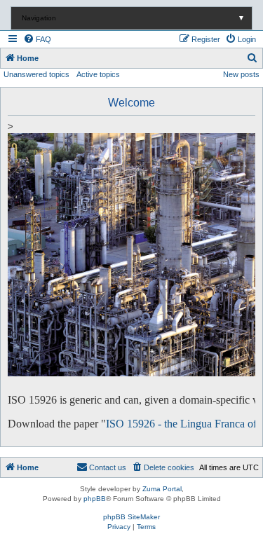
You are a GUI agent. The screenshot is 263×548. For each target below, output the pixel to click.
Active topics (98, 74)
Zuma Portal (162, 489)
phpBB (94, 498)
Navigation (133, 18)
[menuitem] (37, 39)
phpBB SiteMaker (131, 517)
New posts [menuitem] (241, 74)
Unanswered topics (36, 74)
